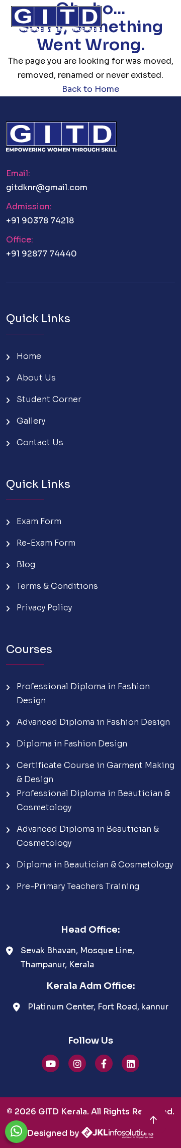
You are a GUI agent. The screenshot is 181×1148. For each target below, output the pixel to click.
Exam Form (39, 521)
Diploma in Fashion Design (72, 743)
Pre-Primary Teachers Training (78, 886)
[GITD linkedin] (130, 1063)
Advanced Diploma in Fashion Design (93, 722)
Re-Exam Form (46, 543)
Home (29, 356)
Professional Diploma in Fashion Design (83, 693)
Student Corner (49, 399)
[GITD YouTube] (50, 1063)
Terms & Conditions (57, 586)
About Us (36, 377)
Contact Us (40, 442)
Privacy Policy (44, 607)
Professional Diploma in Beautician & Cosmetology (93, 800)
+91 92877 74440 (41, 253)
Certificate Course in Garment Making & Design (95, 772)
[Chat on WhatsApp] (16, 1131)
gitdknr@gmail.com (46, 187)
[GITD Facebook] (104, 1063)
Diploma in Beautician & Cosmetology (95, 864)
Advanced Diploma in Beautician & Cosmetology (88, 836)
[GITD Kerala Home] (56, 15)
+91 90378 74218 (40, 220)
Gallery (31, 421)
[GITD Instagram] (77, 1063)
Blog (26, 564)
